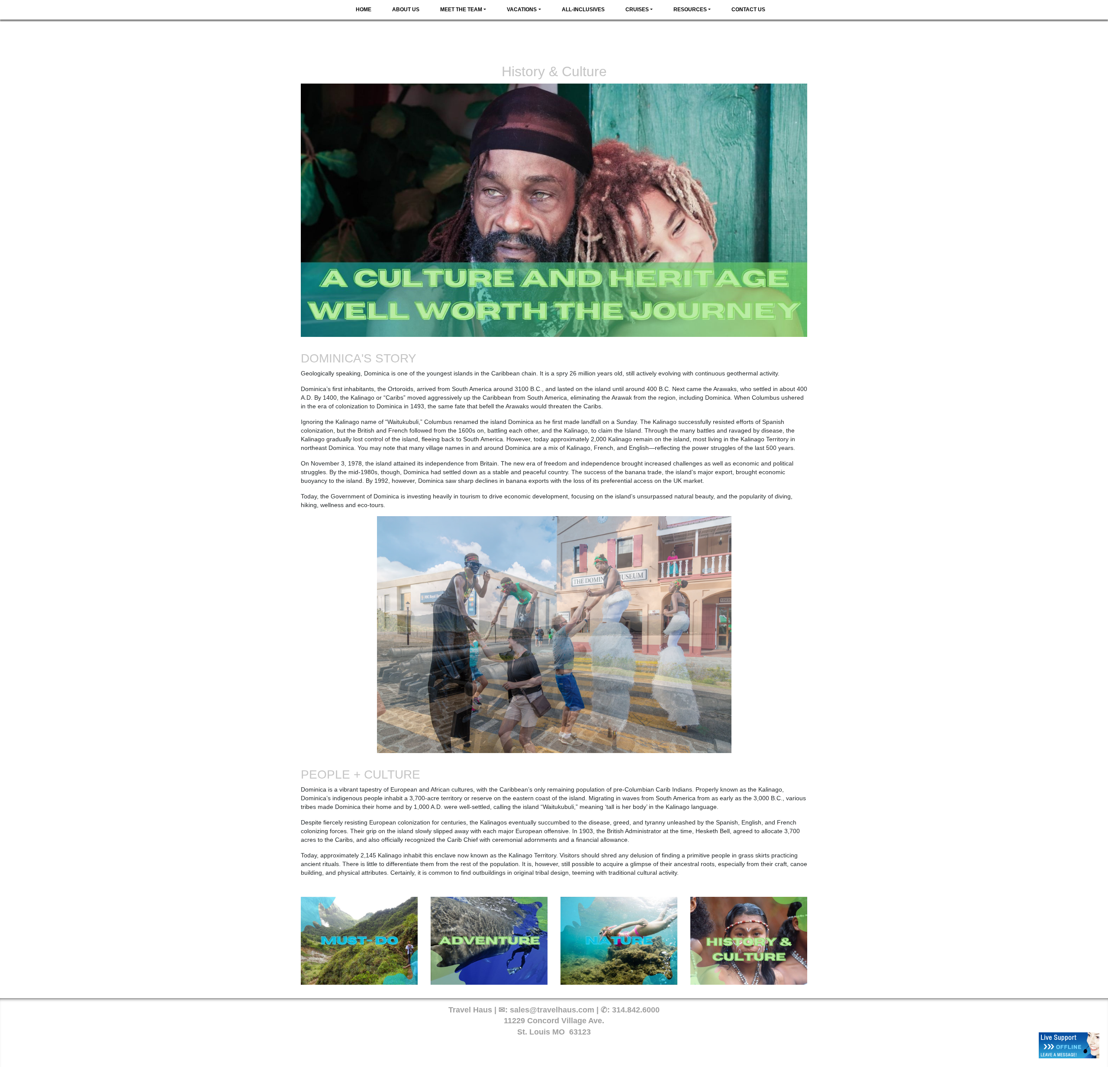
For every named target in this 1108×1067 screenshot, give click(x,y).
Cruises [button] (637, 9)
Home (363, 9)
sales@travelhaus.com (552, 1010)
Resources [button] (690, 9)
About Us (405, 9)
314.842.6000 (636, 1010)
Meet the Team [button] (461, 9)
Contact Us (748, 9)
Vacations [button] (522, 9)
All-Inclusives (583, 9)
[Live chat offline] (1069, 1045)
